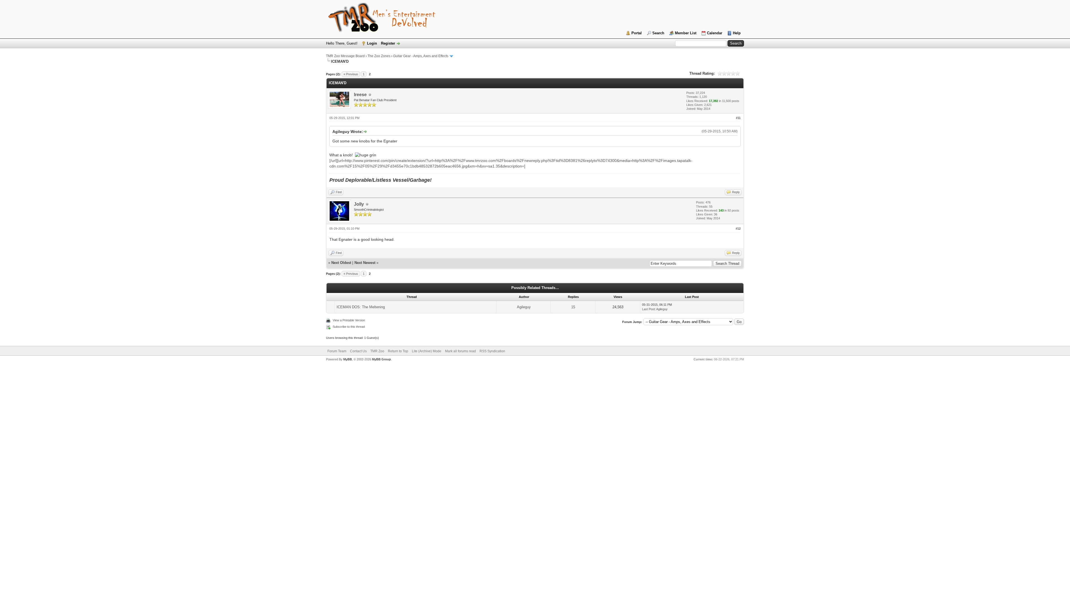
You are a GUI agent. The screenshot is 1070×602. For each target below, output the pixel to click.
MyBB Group (381, 359)
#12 (738, 228)
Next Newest (364, 263)
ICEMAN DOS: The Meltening (361, 307)
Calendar (714, 33)
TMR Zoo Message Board (345, 56)
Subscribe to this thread (349, 326)
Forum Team (336, 351)
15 (573, 307)
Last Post (648, 309)
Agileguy (524, 307)
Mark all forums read (460, 351)
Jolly (359, 204)
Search (658, 33)
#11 (738, 118)
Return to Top (398, 351)
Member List (685, 33)
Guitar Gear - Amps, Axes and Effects (420, 56)
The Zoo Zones (379, 56)
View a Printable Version (349, 320)
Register (388, 43)
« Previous (351, 74)
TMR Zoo (377, 351)
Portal (636, 33)
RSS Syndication (492, 351)
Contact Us (358, 351)
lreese (360, 94)
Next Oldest (341, 263)
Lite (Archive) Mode (426, 351)
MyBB (347, 359)
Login (372, 43)
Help (737, 33)
